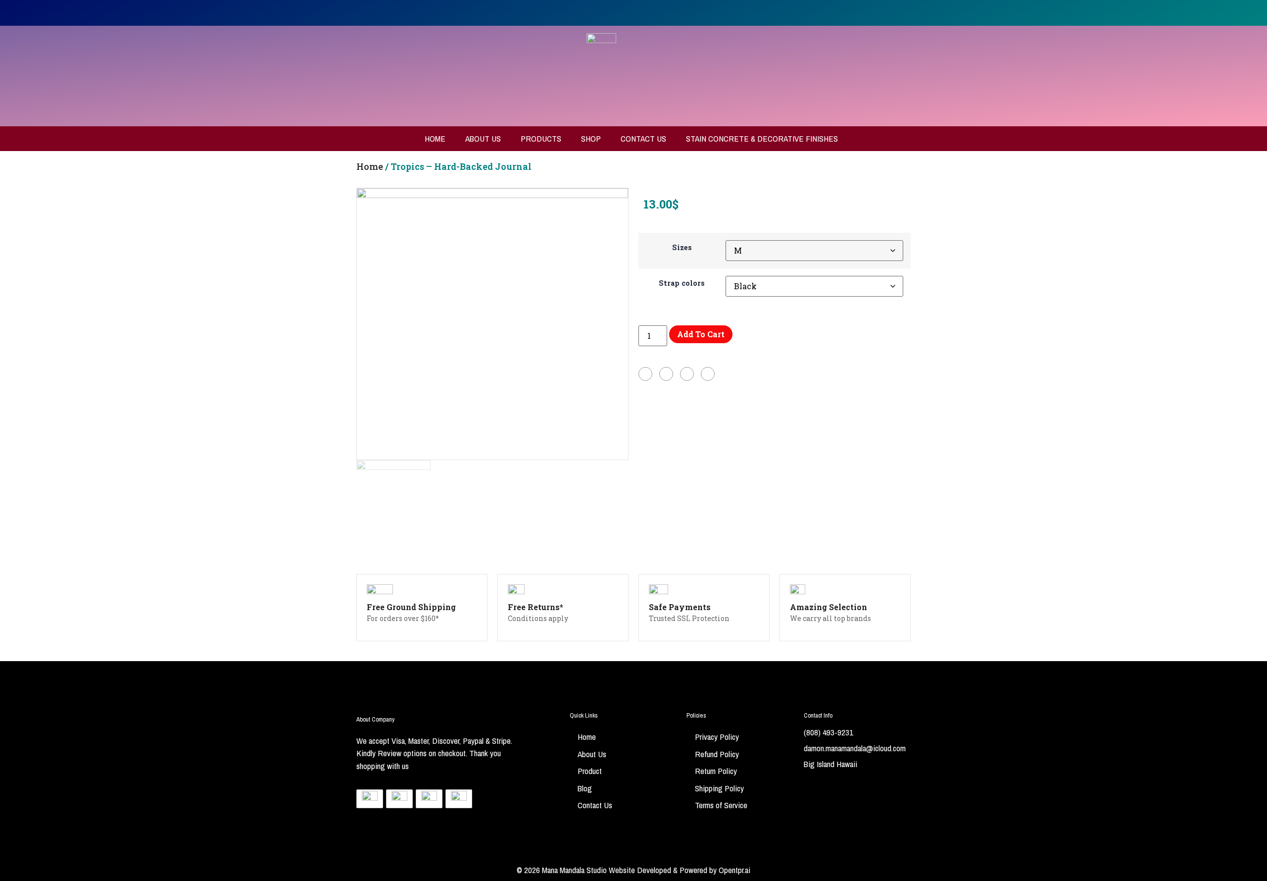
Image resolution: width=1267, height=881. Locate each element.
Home (435, 138)
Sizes (682, 247)
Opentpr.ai (734, 870)
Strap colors (682, 283)
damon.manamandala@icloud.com (855, 748)
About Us (483, 138)
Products (541, 138)
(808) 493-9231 (828, 732)
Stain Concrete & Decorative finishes (762, 138)
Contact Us (643, 138)
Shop (591, 138)
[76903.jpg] (492, 324)
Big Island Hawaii (830, 764)
